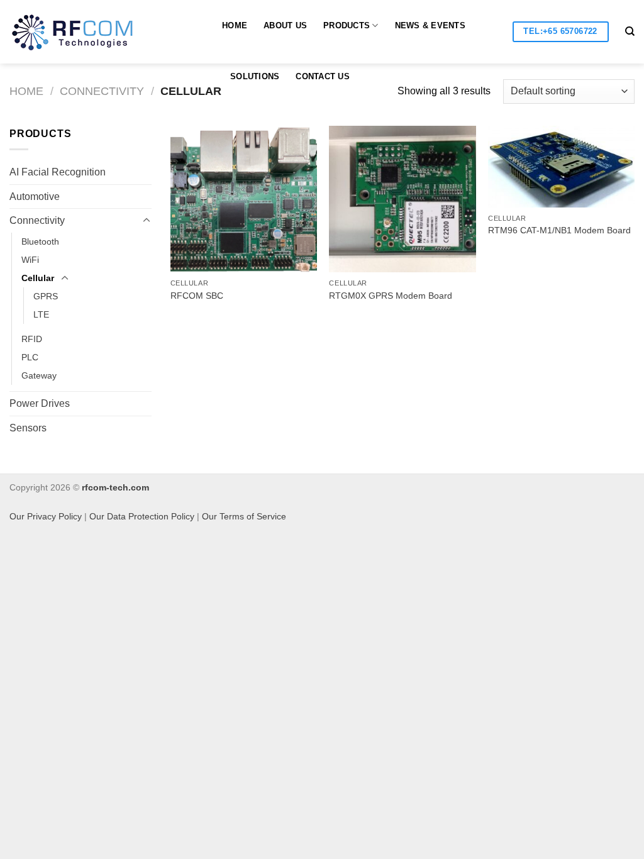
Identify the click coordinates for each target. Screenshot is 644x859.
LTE (41, 314)
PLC (29, 357)
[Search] (630, 31)
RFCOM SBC (196, 296)
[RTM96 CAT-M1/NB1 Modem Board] (561, 167)
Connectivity (102, 90)
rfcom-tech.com (115, 487)
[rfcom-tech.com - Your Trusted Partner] (84, 32)
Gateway (39, 375)
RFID (31, 339)
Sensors (28, 428)
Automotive (34, 196)
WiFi (30, 260)
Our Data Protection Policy (141, 516)
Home (234, 25)
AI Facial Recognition (57, 172)
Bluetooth (40, 241)
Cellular (37, 278)
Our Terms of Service (244, 516)
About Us (285, 25)
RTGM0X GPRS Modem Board (390, 296)
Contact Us (323, 76)
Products (346, 25)
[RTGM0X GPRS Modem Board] (402, 199)
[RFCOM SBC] (243, 199)
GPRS (45, 296)
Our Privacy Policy (45, 516)
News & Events (430, 25)
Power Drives (39, 403)
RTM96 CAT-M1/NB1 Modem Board (559, 230)
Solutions (254, 76)
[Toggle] (147, 220)
